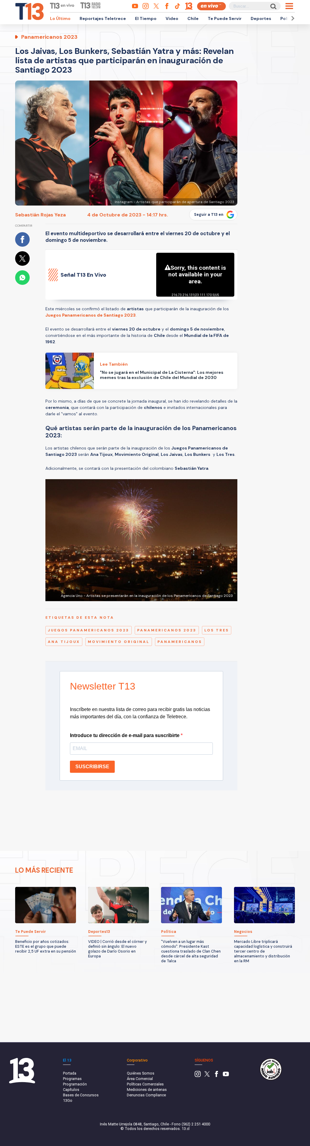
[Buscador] (273, 6)
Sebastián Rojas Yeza (40, 215)
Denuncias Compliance (146, 1095)
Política (288, 18)
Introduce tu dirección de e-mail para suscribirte (125, 735)
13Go (67, 1100)
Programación (75, 1084)
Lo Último (60, 18)
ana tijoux (64, 641)
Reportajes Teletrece (103, 18)
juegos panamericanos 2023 (88, 630)
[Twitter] (207, 1075)
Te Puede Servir (225, 18)
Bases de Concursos (81, 1095)
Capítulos (71, 1089)
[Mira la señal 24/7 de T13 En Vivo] (211, 6)
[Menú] (289, 6)
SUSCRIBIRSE (92, 766)
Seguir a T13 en (208, 214)
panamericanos (179, 641)
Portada (69, 1073)
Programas (72, 1078)
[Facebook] (216, 1075)
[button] (292, 18)
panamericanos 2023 (166, 630)
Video (172, 18)
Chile (193, 18)
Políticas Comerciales (145, 1084)
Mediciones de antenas (147, 1089)
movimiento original (119, 641)
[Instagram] (198, 1075)
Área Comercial (140, 1078)
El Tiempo (146, 18)
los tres (216, 630)
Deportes (261, 18)
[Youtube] (226, 1075)
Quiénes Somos (140, 1073)
